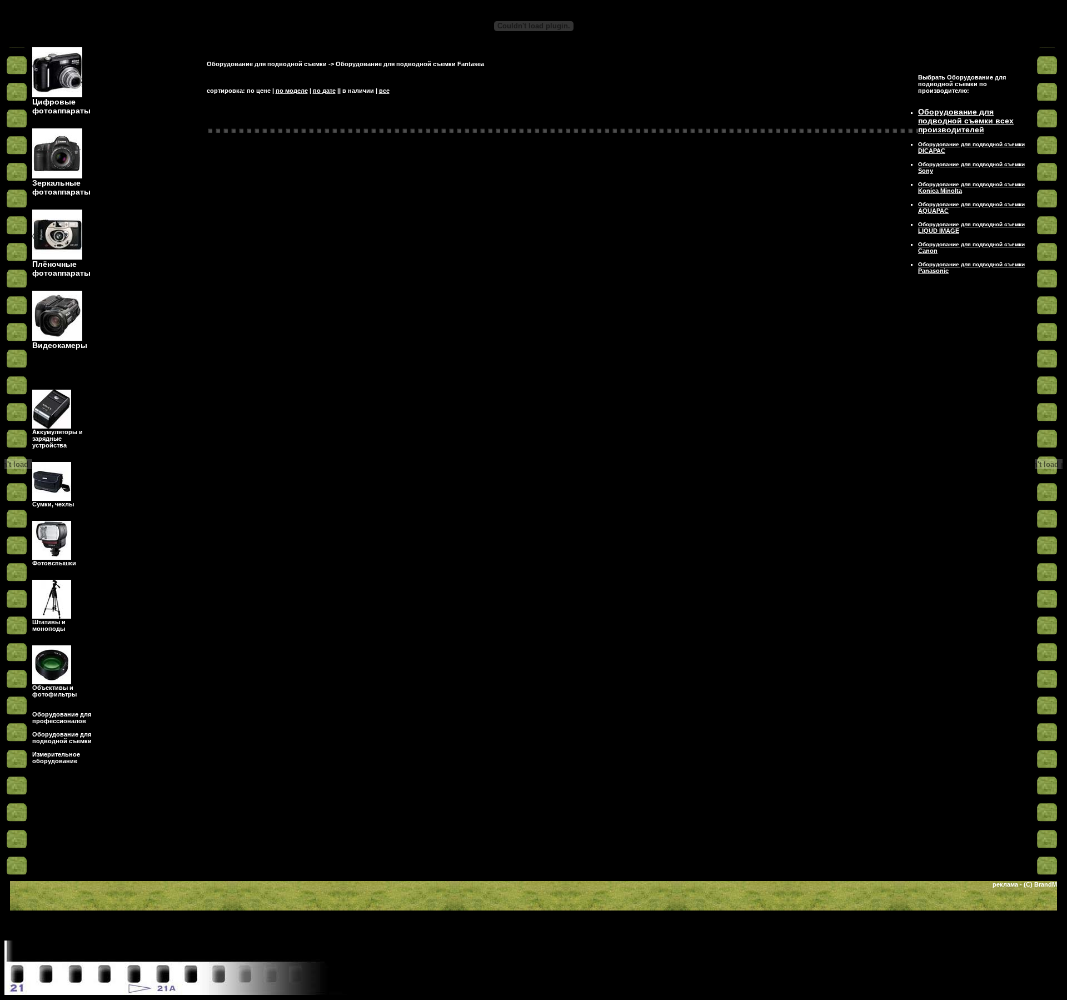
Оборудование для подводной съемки (267, 64)
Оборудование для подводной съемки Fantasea (410, 64)
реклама (1005, 884)
